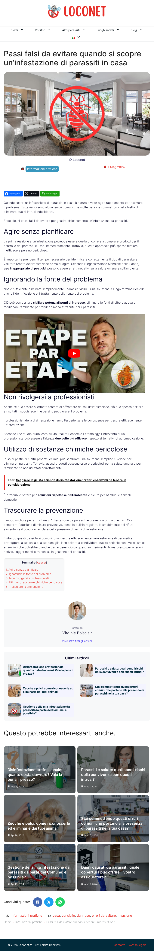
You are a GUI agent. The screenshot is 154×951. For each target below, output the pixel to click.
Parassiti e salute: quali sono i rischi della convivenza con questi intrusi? (119, 670)
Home (8, 922)
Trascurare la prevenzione (24, 586)
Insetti (14, 30)
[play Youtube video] (74, 353)
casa (56, 915)
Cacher (41, 562)
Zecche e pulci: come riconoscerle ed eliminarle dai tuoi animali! (48, 690)
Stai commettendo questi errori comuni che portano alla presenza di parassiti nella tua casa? (119, 690)
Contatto (119, 945)
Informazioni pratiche (42, 169)
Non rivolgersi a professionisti (27, 578)
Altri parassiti (71, 30)
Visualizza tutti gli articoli (77, 641)
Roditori (40, 30)
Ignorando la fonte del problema (28, 574)
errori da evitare (104, 915)
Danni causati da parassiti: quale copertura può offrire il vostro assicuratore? (110, 872)
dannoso (83, 915)
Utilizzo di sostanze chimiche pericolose (34, 582)
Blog (134, 30)
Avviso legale (137, 945)
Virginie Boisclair (77, 633)
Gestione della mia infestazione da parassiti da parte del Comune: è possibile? (46, 710)
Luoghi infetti (105, 30)
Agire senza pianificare (22, 569)
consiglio (68, 915)
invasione (125, 915)
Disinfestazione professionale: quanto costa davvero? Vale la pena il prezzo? (48, 670)
